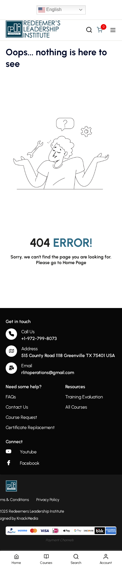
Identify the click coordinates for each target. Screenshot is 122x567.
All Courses (76, 407)
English (53, 9)
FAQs (11, 397)
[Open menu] (114, 30)
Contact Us (17, 407)
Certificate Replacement (30, 427)
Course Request (21, 417)
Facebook (29, 463)
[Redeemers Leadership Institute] (33, 29)
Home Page (74, 262)
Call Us (28, 331)
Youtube (28, 452)
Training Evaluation (84, 397)
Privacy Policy (47, 499)
